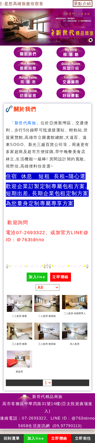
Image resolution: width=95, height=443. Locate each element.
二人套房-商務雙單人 (75, 313)
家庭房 (19, 371)
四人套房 (74, 344)
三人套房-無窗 (19, 344)
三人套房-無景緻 (47, 344)
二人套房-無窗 (19, 316)
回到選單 (12, 438)
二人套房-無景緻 (47, 316)
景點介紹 (82, 3)
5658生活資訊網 (34, 426)
